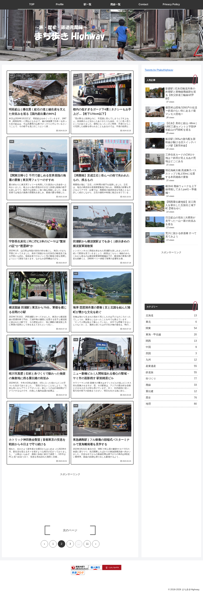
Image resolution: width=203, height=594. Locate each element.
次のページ (70, 530)
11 (87, 543)
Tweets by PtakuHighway (159, 70)
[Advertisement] (70, 499)
